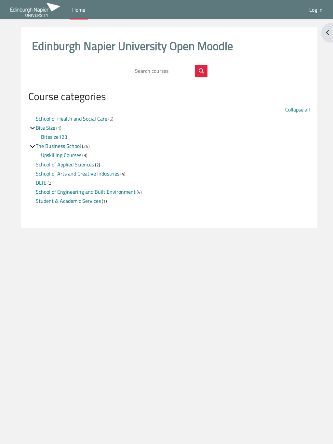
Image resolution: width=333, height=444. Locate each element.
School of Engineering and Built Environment (86, 192)
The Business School (58, 146)
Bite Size (45, 128)
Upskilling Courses (61, 155)
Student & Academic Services (68, 201)
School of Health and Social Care (71, 119)
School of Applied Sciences (65, 164)
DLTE (41, 183)
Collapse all (297, 109)
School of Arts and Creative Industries (77, 173)
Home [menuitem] (78, 10)
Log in (316, 10)
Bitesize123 (54, 137)
